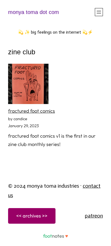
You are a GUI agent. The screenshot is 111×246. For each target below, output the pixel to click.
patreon (94, 215)
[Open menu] (99, 12)
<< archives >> (31, 216)
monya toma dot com (33, 12)
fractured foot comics (31, 111)
